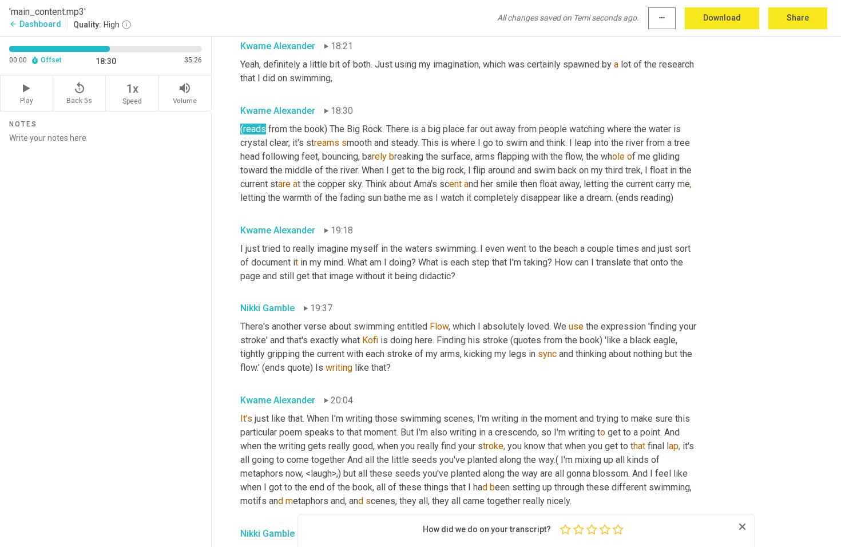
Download (722, 17)
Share (798, 17)
